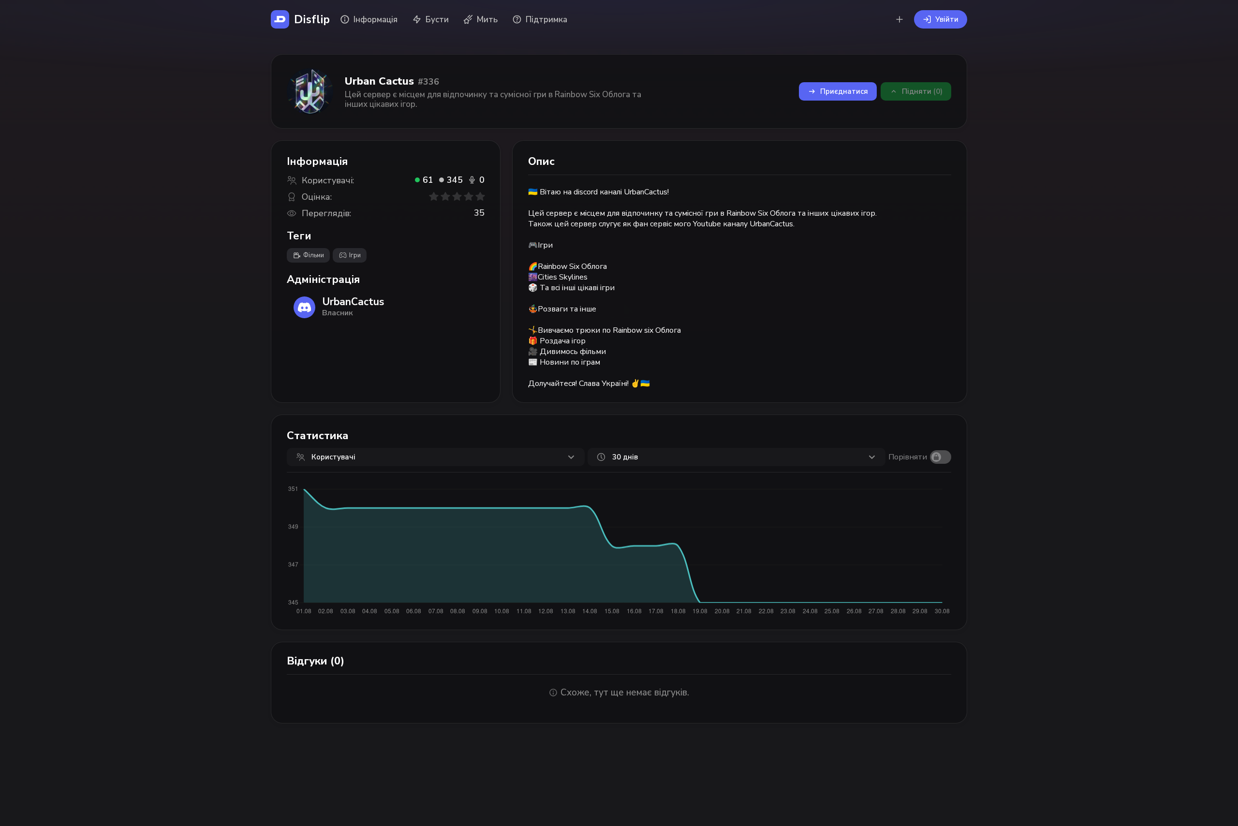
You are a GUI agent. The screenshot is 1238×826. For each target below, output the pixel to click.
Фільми (313, 255)
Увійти (946, 19)
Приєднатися (844, 91)
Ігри (355, 255)
